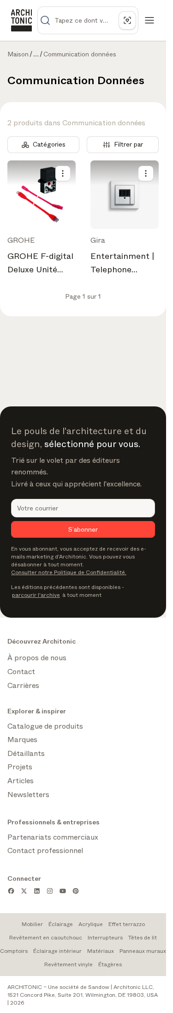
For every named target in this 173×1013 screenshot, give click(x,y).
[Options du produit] (62, 173)
